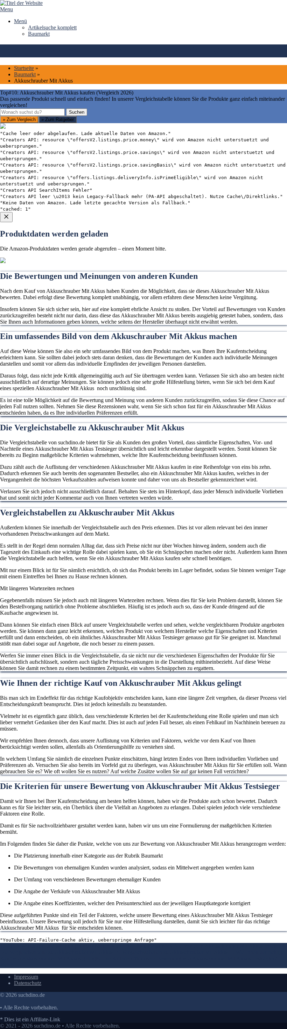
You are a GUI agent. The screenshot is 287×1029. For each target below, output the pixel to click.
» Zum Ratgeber (57, 119)
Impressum (26, 977)
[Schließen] (6, 217)
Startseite (24, 68)
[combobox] (32, 112)
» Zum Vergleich (19, 119)
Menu (6, 9)
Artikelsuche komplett (52, 27)
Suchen (76, 112)
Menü (20, 21)
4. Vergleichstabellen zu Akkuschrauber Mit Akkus (173, 952)
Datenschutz (27, 983)
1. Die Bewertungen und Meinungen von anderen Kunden (64, 946)
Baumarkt (39, 34)
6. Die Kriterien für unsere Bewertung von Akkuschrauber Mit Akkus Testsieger (185, 958)
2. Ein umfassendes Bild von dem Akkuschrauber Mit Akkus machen (205, 946)
